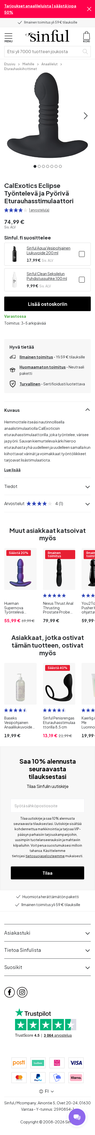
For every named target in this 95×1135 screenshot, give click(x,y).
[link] (9, 63)
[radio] (6, 210)
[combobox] (43, 51)
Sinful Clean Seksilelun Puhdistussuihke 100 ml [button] (47, 276)
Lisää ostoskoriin (47, 304)
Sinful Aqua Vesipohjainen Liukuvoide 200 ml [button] (48, 250)
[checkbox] (82, 254)
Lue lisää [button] (12, 469)
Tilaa (47, 873)
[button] (89, 9)
